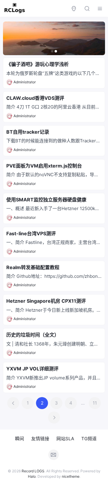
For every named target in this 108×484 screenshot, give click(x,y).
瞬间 (19, 438)
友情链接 (40, 438)
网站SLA (65, 438)
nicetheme (71, 476)
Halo (32, 476)
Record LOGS (33, 471)
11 (95, 403)
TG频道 (89, 438)
